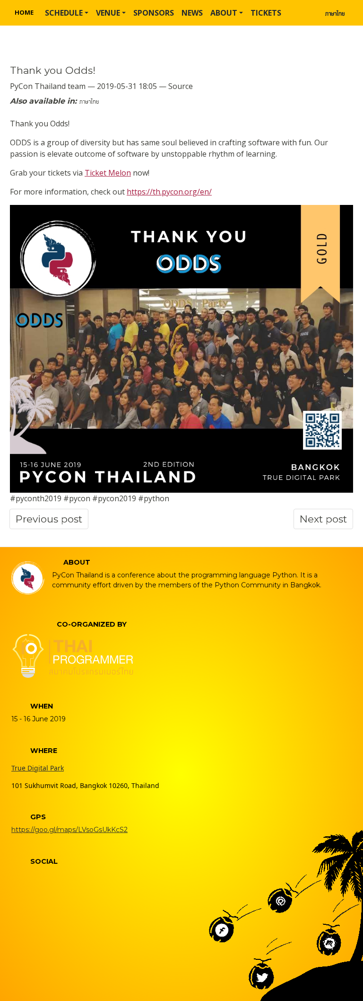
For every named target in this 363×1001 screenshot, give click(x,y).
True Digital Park (37, 767)
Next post (323, 519)
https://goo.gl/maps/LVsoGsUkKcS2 (69, 829)
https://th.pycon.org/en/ (169, 191)
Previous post (49, 519)
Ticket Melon (108, 173)
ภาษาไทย (335, 13)
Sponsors (153, 13)
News (192, 13)
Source (180, 86)
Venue (108, 13)
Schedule (64, 13)
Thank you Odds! (52, 70)
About (223, 13)
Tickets (266, 13)
